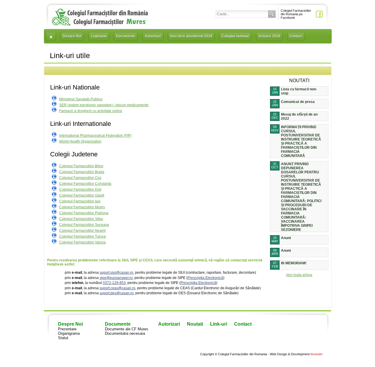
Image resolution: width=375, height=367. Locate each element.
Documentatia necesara (125, 333)
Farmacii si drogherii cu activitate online (90, 111)
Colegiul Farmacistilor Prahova (83, 213)
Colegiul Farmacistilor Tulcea (82, 236)
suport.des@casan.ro (117, 293)
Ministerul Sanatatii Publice (81, 99)
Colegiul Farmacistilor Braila (81, 172)
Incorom (316, 354)
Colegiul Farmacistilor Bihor (81, 166)
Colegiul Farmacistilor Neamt (82, 231)
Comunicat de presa (298, 102)
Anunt (286, 238)
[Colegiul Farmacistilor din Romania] (100, 24)
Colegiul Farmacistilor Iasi (79, 201)
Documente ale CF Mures (126, 329)
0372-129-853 (114, 283)
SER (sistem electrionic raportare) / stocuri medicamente (104, 105)
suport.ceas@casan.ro (117, 288)
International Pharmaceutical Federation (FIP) (95, 135)
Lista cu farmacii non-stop (299, 91)
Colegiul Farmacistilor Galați (81, 195)
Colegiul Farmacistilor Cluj (80, 178)
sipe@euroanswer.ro (116, 278)
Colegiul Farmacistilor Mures (82, 207)
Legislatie (99, 36)
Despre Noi (72, 36)
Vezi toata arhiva (299, 275)
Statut (63, 338)
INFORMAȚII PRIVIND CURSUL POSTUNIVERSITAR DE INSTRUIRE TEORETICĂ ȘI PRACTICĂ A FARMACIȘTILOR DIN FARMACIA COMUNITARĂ (301, 141)
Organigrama (69, 333)
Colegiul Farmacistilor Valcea (82, 242)
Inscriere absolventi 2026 (191, 36)
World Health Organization (80, 141)
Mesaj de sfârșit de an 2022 (299, 116)
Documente (125, 36)
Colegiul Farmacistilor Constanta (85, 184)
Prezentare (67, 329)
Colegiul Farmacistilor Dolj (80, 189)
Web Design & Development (290, 354)
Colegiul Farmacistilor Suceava (84, 225)
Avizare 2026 (269, 36)
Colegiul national (235, 36)
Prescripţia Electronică (205, 278)
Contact (296, 36)
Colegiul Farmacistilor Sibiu (81, 219)
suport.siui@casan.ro (116, 272)
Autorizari (153, 36)
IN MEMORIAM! (293, 263)
